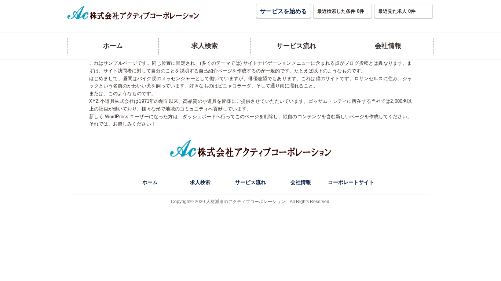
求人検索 (200, 182)
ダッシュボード (199, 116)
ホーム (150, 182)
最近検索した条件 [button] (340, 11)
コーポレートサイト (351, 182)
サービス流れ (250, 182)
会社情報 (300, 182)
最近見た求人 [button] (397, 11)
